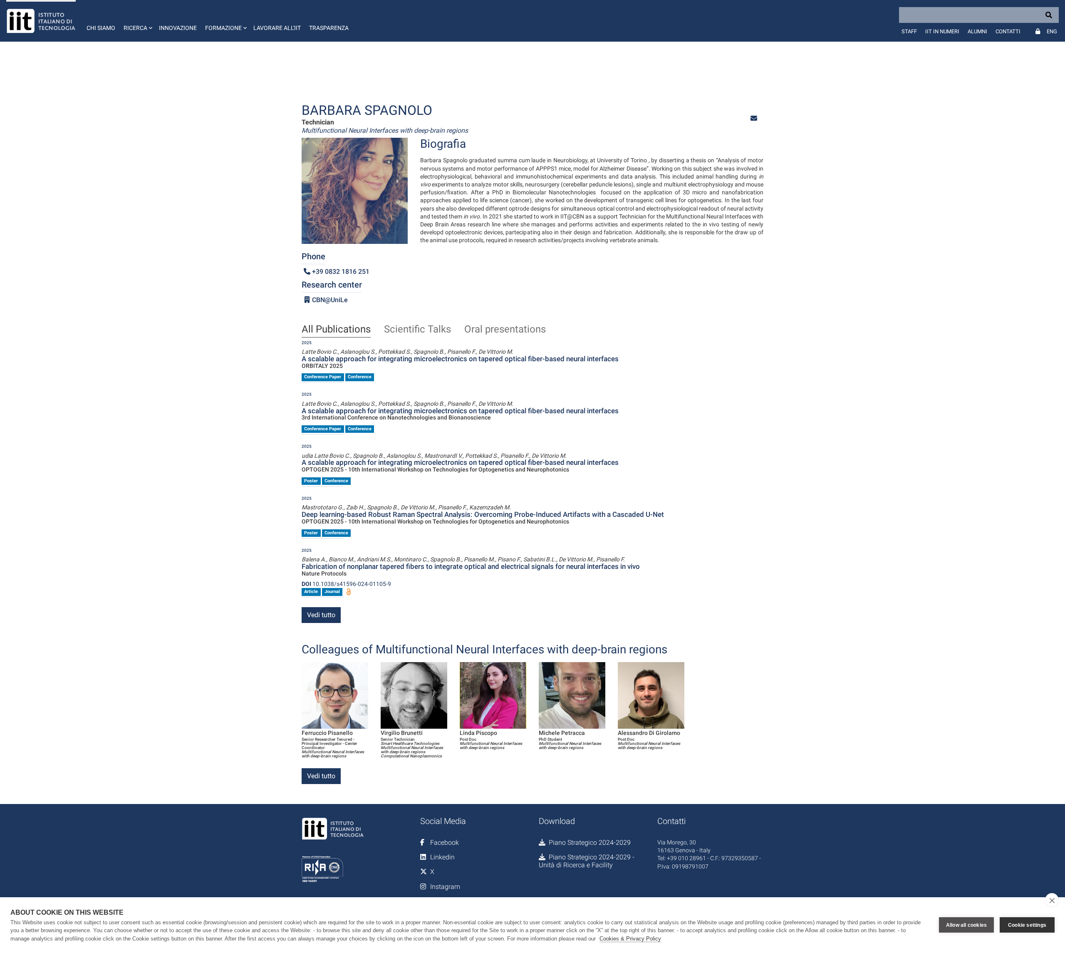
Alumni (977, 31)
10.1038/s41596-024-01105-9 (346, 584)
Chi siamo (101, 28)
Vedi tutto (321, 615)
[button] (137, 21)
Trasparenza (329, 28)
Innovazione (178, 28)
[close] (1052, 900)
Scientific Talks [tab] (417, 329)
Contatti (1008, 31)
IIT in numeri (942, 31)
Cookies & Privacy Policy (630, 939)
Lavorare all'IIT (277, 28)
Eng (1052, 31)
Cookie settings (1027, 925)
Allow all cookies (966, 925)
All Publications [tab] (336, 329)
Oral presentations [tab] (505, 329)
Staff (909, 31)
